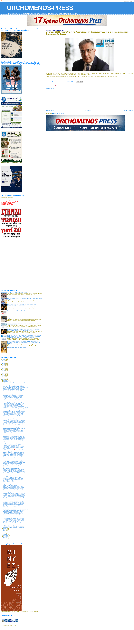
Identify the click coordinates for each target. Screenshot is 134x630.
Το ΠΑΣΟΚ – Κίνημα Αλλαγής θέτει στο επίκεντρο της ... (13, 501)
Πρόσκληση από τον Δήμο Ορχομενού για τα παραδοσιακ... (14, 438)
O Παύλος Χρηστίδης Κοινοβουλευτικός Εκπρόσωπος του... (14, 492)
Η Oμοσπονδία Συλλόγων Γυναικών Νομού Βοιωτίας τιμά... (14, 382)
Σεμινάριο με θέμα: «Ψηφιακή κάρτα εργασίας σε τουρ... (13, 454)
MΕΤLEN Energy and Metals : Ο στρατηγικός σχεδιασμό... (14, 432)
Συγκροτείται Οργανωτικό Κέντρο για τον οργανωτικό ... (13, 461)
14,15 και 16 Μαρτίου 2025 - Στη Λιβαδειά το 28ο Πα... (13, 433)
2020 (3, 373)
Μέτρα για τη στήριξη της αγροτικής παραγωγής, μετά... (13, 386)
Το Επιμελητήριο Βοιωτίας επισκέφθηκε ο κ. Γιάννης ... (13, 405)
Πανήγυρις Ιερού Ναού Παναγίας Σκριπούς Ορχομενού (18, 310)
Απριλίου (5, 529)
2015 (3, 366)
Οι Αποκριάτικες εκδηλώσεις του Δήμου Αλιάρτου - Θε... (13, 413)
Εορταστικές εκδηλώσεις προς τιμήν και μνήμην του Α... (13, 470)
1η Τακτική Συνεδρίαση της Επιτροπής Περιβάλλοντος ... (13, 414)
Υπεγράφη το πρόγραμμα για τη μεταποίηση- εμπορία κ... (14, 444)
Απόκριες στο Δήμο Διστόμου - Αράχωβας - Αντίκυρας (13, 415)
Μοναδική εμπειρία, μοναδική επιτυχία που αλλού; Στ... (13, 479)
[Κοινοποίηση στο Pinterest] (82, 82)
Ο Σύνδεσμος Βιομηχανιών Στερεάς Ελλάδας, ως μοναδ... (14, 519)
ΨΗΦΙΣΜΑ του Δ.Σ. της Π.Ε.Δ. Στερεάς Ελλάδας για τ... (13, 517)
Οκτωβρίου (5, 536)
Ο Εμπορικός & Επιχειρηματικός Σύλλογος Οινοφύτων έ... (14, 428)
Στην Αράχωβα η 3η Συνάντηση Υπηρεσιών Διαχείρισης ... (14, 446)
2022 (3, 375)
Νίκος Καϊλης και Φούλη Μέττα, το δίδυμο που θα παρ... (13, 464)
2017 (3, 369)
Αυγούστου (5, 534)
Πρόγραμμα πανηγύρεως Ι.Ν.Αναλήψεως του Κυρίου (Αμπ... (14, 422)
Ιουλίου (4, 533)
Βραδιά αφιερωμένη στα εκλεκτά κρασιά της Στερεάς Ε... (13, 436)
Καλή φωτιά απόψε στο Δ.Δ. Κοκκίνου (10, 485)
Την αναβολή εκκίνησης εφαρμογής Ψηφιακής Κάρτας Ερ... (14, 497)
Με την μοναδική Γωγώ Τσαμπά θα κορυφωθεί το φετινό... (14, 431)
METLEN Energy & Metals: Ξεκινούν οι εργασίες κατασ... (13, 406)
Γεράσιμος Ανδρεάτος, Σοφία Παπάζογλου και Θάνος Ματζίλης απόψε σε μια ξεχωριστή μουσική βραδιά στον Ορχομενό (23, 305)
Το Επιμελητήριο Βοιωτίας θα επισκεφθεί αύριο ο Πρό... (13, 394)
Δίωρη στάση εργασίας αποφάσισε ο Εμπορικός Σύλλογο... (14, 456)
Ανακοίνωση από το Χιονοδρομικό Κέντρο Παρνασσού (13, 514)
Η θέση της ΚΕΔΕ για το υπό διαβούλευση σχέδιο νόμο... (13, 503)
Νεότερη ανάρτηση (50, 110)
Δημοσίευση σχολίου (50, 88)
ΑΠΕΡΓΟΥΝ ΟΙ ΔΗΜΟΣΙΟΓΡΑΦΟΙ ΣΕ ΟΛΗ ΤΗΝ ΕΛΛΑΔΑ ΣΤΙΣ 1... (15, 387)
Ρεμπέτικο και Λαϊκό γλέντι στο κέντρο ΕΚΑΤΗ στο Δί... (13, 424)
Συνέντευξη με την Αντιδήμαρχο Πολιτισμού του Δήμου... (13, 430)
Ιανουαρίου (5, 380)
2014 (3, 365)
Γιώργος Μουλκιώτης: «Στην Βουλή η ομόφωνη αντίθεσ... (14, 484)
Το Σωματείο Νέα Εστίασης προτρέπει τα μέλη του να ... (13, 513)
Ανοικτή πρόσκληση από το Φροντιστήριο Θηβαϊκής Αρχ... (14, 453)
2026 (3, 540)
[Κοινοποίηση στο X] (79, 82)
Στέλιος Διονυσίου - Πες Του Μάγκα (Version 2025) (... (13, 512)
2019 (3, 371)
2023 (3, 376)
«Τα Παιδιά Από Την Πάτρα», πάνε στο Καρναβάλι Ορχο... (14, 439)
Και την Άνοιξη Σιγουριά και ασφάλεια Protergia (11, 410)
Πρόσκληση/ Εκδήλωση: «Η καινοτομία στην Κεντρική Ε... (14, 476)
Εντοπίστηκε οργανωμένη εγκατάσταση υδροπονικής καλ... (14, 462)
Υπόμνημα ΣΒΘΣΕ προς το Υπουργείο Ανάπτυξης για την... (14, 448)
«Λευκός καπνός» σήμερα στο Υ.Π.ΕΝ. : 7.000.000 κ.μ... (13, 478)
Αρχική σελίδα (88, 110)
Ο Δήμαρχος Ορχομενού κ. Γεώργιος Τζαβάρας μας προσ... (14, 437)
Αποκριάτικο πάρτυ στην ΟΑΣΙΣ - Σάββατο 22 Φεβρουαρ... (14, 383)
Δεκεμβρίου (5, 538)
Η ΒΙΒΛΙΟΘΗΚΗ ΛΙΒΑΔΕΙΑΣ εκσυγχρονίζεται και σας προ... (14, 427)
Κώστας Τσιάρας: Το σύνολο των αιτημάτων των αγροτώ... (14, 389)
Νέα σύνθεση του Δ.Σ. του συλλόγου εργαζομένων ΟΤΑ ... (14, 411)
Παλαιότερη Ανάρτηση (128, 110)
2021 (3, 374)
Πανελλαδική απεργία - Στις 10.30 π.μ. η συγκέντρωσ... (13, 522)
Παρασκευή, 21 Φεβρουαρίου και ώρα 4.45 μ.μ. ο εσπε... (13, 403)
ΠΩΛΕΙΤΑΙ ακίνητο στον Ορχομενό (9, 418)
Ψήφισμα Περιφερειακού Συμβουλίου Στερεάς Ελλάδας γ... (14, 525)
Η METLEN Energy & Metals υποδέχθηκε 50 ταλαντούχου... (14, 495)
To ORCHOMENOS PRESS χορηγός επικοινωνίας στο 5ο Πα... (15, 471)
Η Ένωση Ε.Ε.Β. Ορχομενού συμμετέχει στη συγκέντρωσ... (14, 494)
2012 (3, 363)
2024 (3, 378)
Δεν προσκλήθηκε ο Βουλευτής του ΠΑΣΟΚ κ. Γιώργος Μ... (14, 472)
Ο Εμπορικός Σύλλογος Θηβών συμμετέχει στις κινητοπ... (14, 481)
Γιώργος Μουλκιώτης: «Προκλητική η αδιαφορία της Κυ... (13, 423)
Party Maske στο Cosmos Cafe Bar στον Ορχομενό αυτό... (14, 455)
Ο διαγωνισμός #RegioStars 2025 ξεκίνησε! (11, 468)
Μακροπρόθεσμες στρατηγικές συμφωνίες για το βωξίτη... (14, 416)
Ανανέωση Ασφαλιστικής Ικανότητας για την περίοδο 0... (13, 526)
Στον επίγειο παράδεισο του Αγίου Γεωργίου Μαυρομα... (13, 397)
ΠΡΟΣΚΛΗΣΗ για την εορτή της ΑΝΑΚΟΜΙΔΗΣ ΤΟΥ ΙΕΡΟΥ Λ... (15, 520)
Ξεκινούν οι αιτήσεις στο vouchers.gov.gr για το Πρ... (13, 475)
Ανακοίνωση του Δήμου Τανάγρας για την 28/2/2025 (12, 511)
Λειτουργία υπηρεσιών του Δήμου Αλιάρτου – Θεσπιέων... (14, 502)
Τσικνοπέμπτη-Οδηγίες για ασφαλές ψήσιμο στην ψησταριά (14, 419)
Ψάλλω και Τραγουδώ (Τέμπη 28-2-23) (10, 521)
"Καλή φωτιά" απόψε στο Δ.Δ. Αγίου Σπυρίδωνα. (12, 506)
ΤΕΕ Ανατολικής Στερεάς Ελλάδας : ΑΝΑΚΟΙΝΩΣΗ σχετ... (14, 510)
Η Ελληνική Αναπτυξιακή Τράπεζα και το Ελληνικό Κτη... (13, 399)
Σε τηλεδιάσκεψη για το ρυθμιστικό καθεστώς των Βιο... (13, 447)
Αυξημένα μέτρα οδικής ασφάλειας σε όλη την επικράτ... (13, 504)
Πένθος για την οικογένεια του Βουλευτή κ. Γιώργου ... (13, 500)
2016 (3, 368)
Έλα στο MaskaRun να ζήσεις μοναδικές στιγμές (12, 391)
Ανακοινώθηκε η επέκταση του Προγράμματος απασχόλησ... (14, 420)
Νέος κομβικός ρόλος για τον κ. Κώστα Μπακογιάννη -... (13, 451)
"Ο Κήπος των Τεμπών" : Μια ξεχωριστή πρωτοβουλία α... (14, 527)
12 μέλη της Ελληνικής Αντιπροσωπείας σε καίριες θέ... (13, 440)
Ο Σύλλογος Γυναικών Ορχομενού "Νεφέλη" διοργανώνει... (14, 408)
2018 (3, 370)
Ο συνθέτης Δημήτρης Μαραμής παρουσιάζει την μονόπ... (14, 402)
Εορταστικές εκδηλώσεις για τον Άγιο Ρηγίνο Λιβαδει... (13, 396)
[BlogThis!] (78, 82)
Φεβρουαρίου (6, 381)
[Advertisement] (83, 99)
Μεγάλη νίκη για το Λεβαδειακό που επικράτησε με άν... (13, 395)
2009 (3, 359)
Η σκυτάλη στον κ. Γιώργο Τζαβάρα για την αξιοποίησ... (13, 518)
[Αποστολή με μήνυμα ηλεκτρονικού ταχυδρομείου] (76, 82)
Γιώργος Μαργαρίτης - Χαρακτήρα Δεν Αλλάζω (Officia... (13, 457)
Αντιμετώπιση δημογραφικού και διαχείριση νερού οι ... (13, 388)
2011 (3, 362)
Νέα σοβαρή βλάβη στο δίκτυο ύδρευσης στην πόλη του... (14, 493)
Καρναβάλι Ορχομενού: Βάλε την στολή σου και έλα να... (13, 480)
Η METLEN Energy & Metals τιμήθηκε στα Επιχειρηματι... (13, 385)
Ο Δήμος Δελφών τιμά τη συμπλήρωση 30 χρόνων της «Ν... (14, 465)
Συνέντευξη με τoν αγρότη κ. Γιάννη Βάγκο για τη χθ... (13, 489)
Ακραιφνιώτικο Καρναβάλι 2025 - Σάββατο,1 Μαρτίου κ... (13, 443)
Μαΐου (4, 530)
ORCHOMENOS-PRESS (40, 7)
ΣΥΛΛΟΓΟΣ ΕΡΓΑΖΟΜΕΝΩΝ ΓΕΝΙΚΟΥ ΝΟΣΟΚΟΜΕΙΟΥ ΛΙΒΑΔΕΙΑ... (16, 509)
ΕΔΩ (63, 79)
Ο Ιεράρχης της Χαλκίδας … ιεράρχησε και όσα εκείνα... (13, 452)
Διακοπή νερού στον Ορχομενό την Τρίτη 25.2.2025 (12, 486)
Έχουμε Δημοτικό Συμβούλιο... (8, 435)
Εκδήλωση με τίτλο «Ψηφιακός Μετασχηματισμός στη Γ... (13, 404)
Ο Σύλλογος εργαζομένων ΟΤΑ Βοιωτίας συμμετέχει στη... (14, 421)
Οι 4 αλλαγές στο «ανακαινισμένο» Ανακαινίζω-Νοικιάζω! (13, 469)
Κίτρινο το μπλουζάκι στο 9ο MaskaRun (10, 429)
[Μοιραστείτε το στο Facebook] (81, 82)
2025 (3, 379)
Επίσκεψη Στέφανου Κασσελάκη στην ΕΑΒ (11, 445)
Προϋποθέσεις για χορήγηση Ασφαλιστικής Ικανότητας (13, 505)
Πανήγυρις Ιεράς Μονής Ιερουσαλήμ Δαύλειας (16, 347)
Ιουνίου (4, 531)
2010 (3, 360)
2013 (3, 364)
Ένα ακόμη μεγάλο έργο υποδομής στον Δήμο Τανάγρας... (14, 473)
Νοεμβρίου (5, 537)
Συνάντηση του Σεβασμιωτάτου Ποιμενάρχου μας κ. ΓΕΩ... (14, 477)
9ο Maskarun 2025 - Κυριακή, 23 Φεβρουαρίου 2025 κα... (14, 412)
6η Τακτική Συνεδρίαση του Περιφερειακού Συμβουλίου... (13, 488)
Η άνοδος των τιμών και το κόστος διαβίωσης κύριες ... (13, 398)
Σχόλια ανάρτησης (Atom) (58, 113)
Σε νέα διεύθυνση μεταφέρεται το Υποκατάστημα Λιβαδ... (13, 498)
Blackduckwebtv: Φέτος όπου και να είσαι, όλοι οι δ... (13, 463)
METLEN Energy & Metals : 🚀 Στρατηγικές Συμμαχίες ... (13, 449)
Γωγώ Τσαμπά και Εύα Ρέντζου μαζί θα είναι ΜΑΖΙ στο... (13, 390)
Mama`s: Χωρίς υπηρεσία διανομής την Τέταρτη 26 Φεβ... (14, 496)
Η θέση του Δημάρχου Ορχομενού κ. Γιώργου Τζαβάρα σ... (14, 487)
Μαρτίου (5, 528)
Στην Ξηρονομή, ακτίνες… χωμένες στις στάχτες (17, 292)
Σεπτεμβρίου (5, 535)
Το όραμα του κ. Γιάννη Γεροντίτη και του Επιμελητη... (13, 441)
